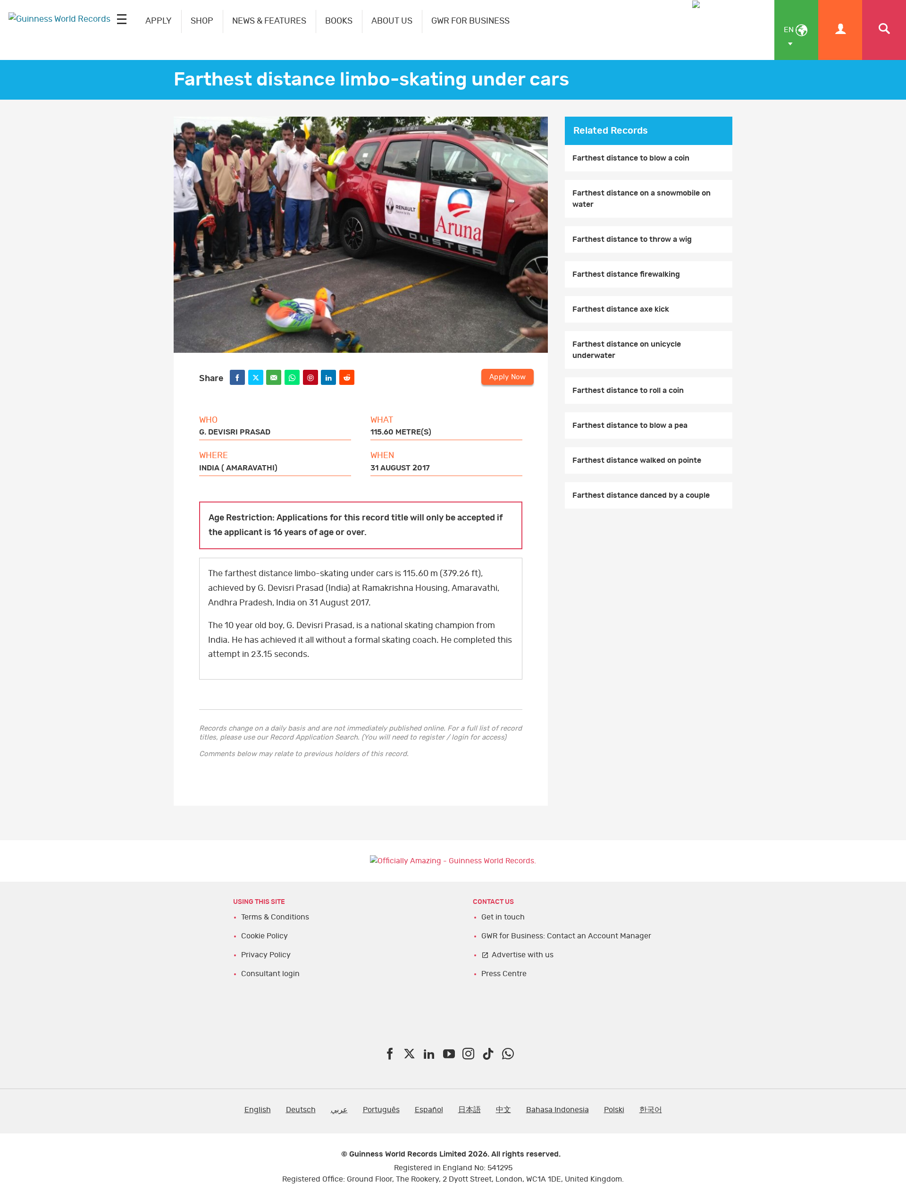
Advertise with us (523, 955)
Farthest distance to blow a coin (630, 158)
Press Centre (504, 974)
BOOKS (338, 21)
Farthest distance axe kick (620, 309)
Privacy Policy (266, 955)
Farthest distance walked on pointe (636, 460)
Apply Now (507, 377)
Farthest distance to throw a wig (632, 239)
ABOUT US (391, 21)
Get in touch (503, 917)
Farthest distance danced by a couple (641, 495)
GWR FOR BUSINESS (470, 21)
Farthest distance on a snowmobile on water (641, 198)
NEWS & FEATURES (269, 21)
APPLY (158, 21)
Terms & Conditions (275, 917)
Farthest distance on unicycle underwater (626, 349)
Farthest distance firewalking (626, 274)
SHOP (202, 21)
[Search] (884, 30)
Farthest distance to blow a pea (630, 425)
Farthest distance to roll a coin (628, 390)
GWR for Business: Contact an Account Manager (566, 936)
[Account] (840, 30)
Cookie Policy (264, 936)
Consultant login (270, 974)
